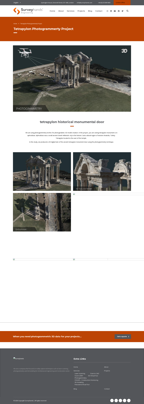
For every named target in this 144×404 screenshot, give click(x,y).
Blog (90, 11)
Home (52, 11)
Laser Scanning (80, 373)
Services (70, 11)
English (16, 3)
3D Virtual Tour (93, 376)
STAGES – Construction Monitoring (86, 380)
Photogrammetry (81, 378)
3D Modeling (79, 382)
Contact (98, 11)
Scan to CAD (94, 373)
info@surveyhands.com (84, 3)
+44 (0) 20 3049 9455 (104, 3)
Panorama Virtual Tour (82, 384)
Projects (81, 11)
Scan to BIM (79, 376)
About (61, 11)
